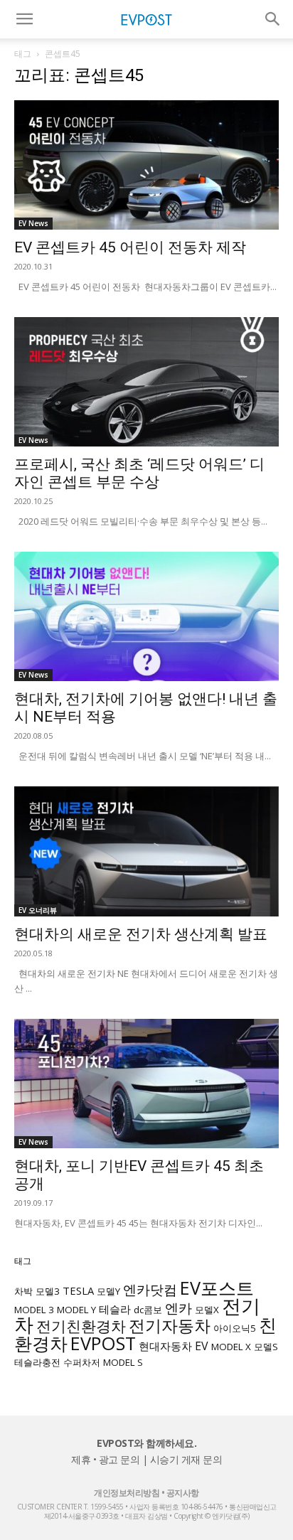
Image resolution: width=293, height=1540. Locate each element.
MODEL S (123, 1362)
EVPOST (103, 1343)
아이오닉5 (234, 1328)
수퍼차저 (81, 1362)
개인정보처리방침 (126, 1493)
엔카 (178, 1308)
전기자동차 (170, 1326)
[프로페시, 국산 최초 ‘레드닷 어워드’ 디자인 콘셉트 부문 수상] (146, 382)
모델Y (108, 1291)
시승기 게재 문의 (186, 1459)
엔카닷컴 (150, 1289)
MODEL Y (76, 1309)
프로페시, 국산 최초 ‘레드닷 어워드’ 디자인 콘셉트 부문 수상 (139, 473)
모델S (266, 1346)
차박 (23, 1291)
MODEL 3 (34, 1309)
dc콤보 (148, 1309)
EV (201, 1346)
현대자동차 (165, 1346)
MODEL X (231, 1346)
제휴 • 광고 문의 (105, 1459)
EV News (33, 223)
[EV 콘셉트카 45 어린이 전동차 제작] (146, 165)
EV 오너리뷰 (37, 910)
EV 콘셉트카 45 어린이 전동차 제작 (130, 247)
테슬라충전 (37, 1362)
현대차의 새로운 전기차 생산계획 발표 (140, 934)
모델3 (48, 1291)
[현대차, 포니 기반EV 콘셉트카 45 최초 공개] (146, 1083)
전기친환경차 (81, 1325)
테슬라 (115, 1309)
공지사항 (182, 1493)
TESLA (78, 1290)
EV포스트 (217, 1288)
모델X (207, 1309)
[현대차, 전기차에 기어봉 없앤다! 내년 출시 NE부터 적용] (146, 616)
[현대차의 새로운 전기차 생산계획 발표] (146, 851)
